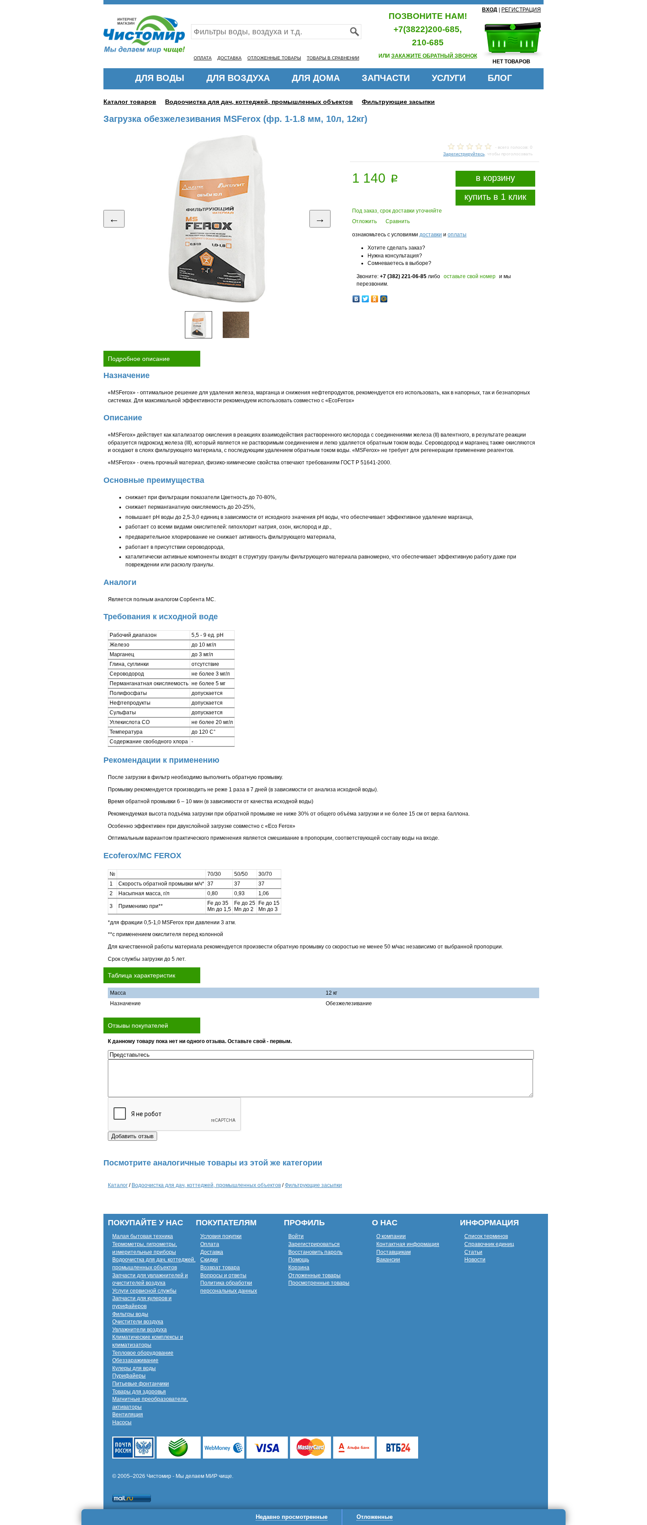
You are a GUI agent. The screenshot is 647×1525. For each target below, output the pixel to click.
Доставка (211, 1252)
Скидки (209, 1260)
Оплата (209, 1244)
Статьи (473, 1252)
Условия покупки (221, 1236)
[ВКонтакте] (356, 299)
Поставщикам (393, 1252)
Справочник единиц (489, 1244)
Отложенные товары (314, 1275)
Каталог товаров (129, 101)
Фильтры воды (130, 1314)
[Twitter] (365, 299)
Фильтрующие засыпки (398, 101)
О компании (391, 1236)
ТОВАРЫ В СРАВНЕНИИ (333, 57)
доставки (430, 235)
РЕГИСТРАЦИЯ (521, 10)
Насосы (122, 1422)
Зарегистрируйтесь (464, 153)
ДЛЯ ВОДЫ (159, 78)
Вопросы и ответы (223, 1275)
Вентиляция (127, 1414)
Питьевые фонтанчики (140, 1384)
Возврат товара (220, 1267)
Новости (474, 1260)
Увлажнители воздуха (139, 1330)
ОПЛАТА (203, 57)
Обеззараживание (135, 1360)
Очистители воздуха (137, 1322)
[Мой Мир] (384, 299)
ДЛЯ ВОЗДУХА (238, 78)
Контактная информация (407, 1244)
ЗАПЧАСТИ (386, 78)
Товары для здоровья (139, 1392)
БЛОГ (500, 78)
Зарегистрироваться (314, 1244)
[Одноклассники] (374, 299)
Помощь (298, 1260)
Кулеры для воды (134, 1368)
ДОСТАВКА (229, 57)
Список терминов (486, 1236)
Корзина (298, 1267)
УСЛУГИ (449, 78)
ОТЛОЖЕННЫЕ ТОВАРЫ (274, 57)
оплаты (457, 235)
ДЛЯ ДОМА (316, 78)
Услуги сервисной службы (144, 1291)
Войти (296, 1236)
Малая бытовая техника (142, 1236)
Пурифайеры (129, 1376)
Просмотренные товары (318, 1283)
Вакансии (388, 1260)
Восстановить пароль (315, 1252)
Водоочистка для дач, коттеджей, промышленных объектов (259, 101)
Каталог (118, 1185)
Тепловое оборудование (142, 1353)
